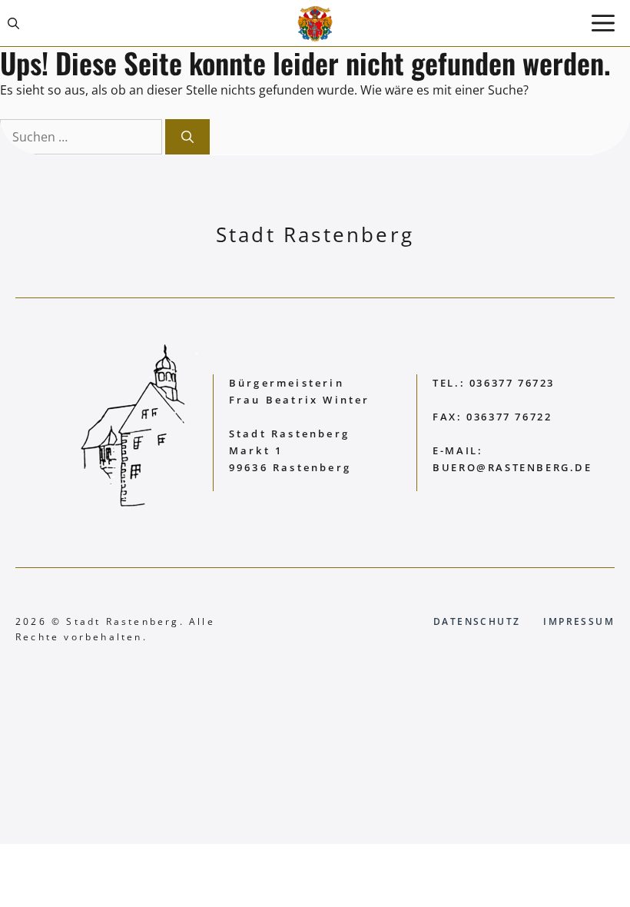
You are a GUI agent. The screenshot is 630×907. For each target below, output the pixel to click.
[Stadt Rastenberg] (315, 23)
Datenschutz (476, 621)
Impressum (579, 621)
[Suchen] (187, 136)
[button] (13, 23)
